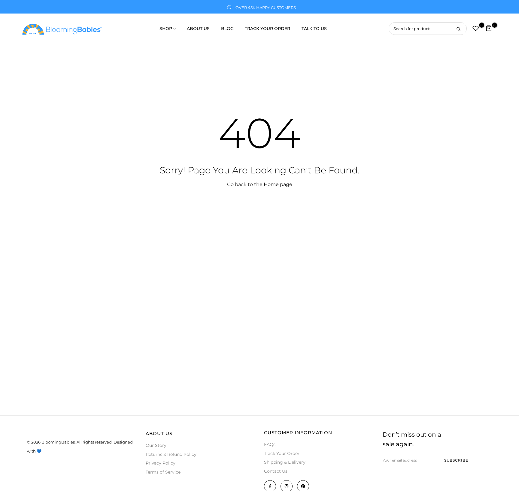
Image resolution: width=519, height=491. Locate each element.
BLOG (227, 28)
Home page (278, 184)
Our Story (156, 445)
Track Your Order (281, 453)
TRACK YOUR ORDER (267, 28)
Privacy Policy (160, 463)
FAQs (269, 444)
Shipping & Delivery (284, 462)
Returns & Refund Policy (171, 454)
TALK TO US (314, 28)
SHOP (165, 28)
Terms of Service (163, 472)
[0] (475, 28)
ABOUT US (198, 28)
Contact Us (275, 471)
